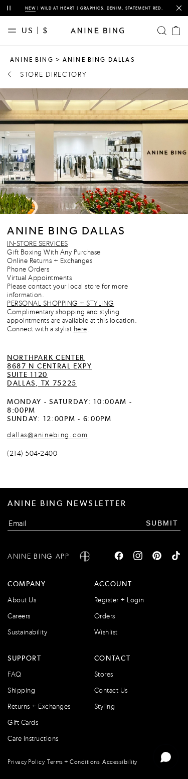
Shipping (21, 690)
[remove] (178, 8)
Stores (103, 674)
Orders (104, 616)
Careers (19, 616)
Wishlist (106, 632)
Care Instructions (33, 738)
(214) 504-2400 (32, 453)
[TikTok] (175, 556)
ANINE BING (32, 59)
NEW (30, 8)
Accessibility (119, 761)
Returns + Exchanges (39, 706)
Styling (104, 706)
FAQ (15, 674)
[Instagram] (137, 556)
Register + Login (119, 600)
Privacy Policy (26, 761)
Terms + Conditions (73, 761)
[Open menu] (15, 30)
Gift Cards (23, 722)
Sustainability (27, 632)
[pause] (9, 8)
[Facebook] (118, 556)
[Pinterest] (156, 556)
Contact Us (111, 690)
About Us (22, 600)
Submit (162, 523)
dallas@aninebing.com (47, 435)
